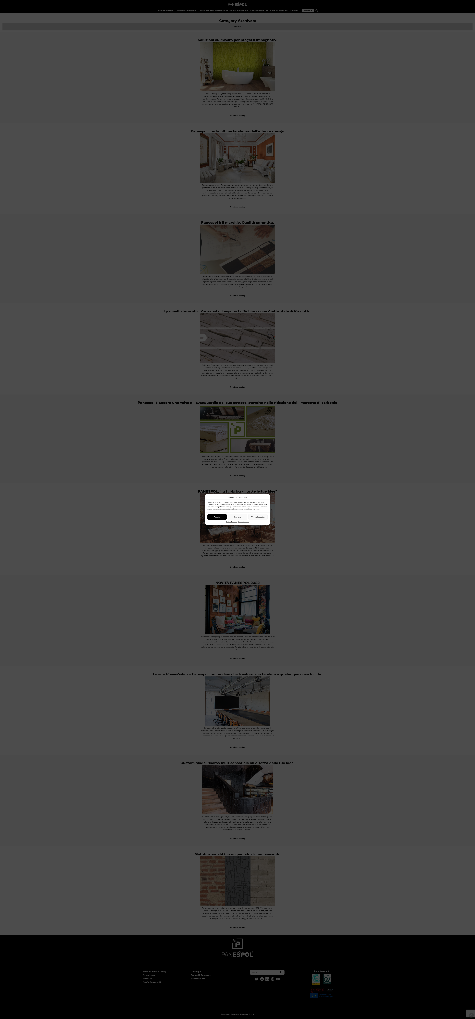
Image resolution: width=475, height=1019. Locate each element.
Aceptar (217, 517)
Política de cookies (231, 522)
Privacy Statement (243, 522)
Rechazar (237, 517)
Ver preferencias (258, 517)
